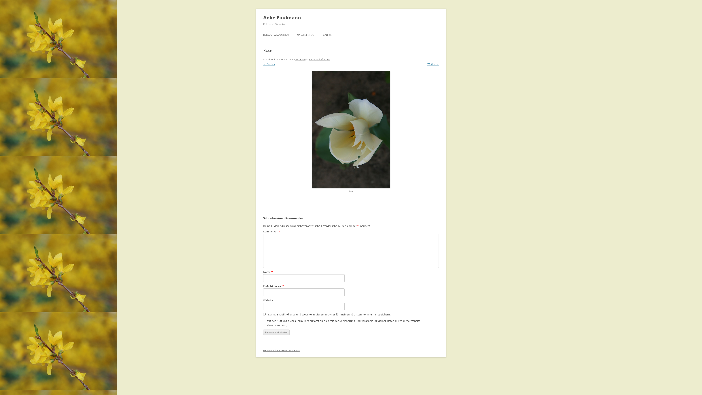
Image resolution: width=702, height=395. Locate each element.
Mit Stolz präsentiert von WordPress (281, 350)
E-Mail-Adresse (273, 286)
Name (268, 272)
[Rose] (351, 129)
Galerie (327, 34)
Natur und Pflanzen (319, 59)
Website (268, 300)
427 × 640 (300, 59)
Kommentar (271, 231)
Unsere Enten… (306, 34)
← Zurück (269, 64)
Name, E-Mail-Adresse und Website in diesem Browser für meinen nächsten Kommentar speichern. (329, 314)
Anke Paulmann (282, 17)
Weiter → (433, 64)
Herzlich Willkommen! (276, 34)
